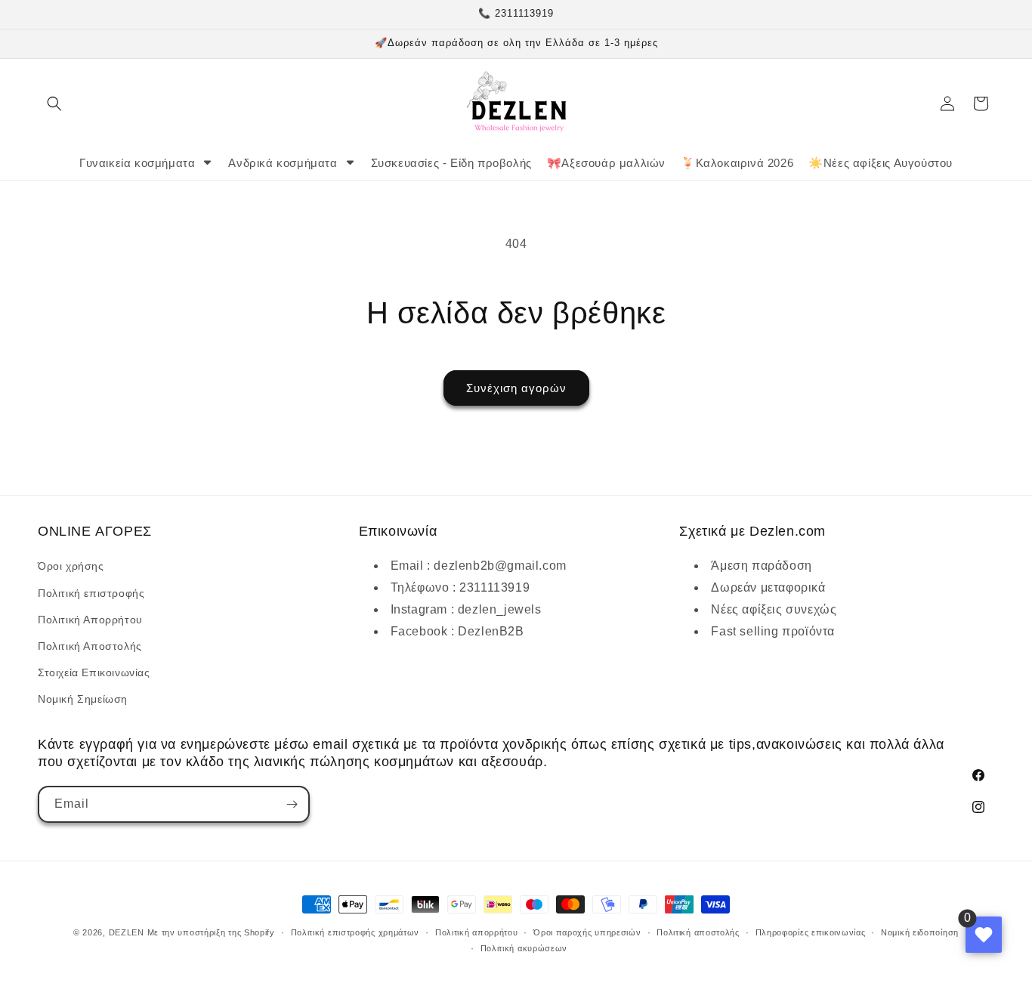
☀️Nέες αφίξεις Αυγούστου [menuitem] (880, 162)
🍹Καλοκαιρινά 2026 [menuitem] (737, 162)
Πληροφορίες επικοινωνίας (810, 932)
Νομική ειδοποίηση (920, 932)
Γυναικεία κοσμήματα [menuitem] (137, 162)
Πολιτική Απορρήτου (90, 620)
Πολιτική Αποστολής (90, 646)
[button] (54, 103)
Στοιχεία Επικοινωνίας (94, 672)
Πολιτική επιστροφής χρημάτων (355, 932)
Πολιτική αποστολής (698, 932)
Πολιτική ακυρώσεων (524, 948)
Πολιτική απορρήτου (476, 932)
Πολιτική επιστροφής (91, 593)
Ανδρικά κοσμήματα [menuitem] (282, 162)
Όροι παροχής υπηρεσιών (587, 932)
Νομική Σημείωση (83, 699)
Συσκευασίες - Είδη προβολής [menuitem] (451, 162)
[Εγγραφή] (291, 804)
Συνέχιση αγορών (516, 388)
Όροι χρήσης (71, 566)
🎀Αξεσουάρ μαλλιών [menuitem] (606, 162)
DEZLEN (126, 932)
